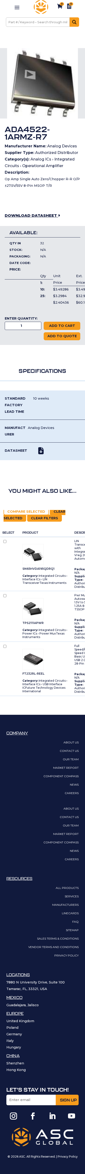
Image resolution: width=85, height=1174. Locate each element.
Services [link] (72, 896)
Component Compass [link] (61, 776)
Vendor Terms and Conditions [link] (53, 947)
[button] (17, 7)
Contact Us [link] (69, 751)
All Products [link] (67, 888)
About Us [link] (71, 742)
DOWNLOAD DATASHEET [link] (31, 215)
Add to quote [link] (62, 336)
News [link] (74, 784)
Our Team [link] (71, 759)
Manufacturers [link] (65, 904)
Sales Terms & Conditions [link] (58, 938)
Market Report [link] (66, 767)
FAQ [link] (75, 921)
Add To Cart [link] (62, 326)
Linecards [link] (70, 913)
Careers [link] (72, 793)
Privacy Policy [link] (66, 955)
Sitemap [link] (72, 930)
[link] (41, 13)
